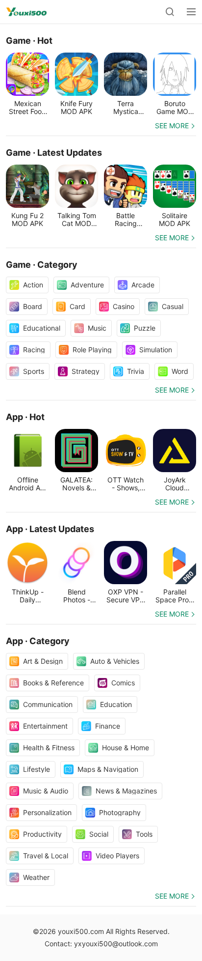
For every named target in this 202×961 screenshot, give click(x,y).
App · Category (38, 641)
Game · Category (41, 264)
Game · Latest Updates (54, 152)
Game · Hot (29, 40)
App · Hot (25, 417)
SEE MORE (172, 125)
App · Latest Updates (50, 529)
